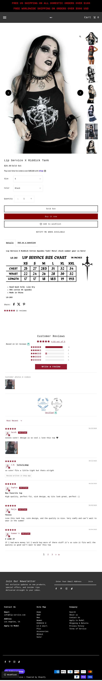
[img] (10, 429)
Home (39, 612)
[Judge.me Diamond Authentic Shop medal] (43, 403)
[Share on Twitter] (18, 305)
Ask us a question (27, 243)
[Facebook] (56, 589)
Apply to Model (76, 620)
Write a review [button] (51, 367)
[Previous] (8, 93)
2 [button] (48, 555)
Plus (39, 629)
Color (6, 188)
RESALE (40, 634)
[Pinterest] (61, 589)
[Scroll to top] (96, 674)
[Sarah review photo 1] (11, 447)
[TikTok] (72, 589)
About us (73, 615)
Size (6, 179)
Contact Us (74, 618)
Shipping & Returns (78, 623)
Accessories (42, 632)
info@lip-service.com (14, 615)
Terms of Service (77, 629)
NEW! (39, 615)
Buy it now (51, 217)
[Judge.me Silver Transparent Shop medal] (57, 403)
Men (38, 618)
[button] (10, 311)
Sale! (39, 637)
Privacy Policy (76, 626)
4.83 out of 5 (58, 342)
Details (10, 243)
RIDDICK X (41, 623)
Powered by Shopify (36, 677)
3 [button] (52, 555)
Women (39, 620)
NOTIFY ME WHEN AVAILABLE (50, 232)
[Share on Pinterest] (24, 305)
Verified (49, 413)
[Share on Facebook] (14, 305)
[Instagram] (66, 589)
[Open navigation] (21, 17)
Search (72, 612)
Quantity (8, 199)
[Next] (80, 93)
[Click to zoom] (80, 37)
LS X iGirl (42, 626)
